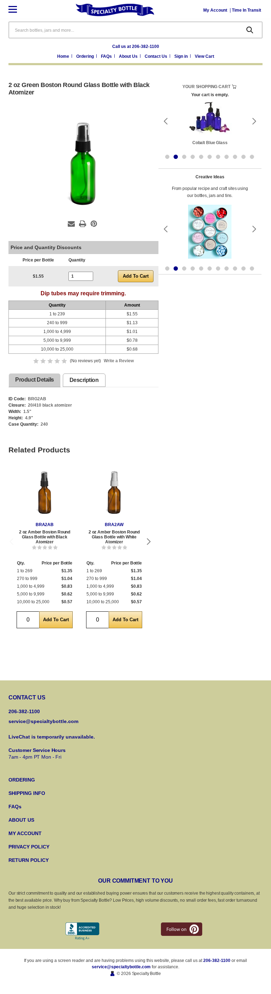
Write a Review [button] (119, 360)
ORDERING (21, 780)
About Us (129, 56)
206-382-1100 (216, 960)
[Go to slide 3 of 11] (184, 157)
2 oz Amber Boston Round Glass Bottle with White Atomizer (114, 537)
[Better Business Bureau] (82, 931)
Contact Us (156, 56)
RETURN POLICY (28, 860)
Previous (11, 541)
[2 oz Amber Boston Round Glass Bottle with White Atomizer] (114, 493)
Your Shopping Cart (206, 86)
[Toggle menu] (18, 9)
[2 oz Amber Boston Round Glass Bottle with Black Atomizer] (45, 493)
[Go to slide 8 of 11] (226, 157)
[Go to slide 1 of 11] (167, 157)
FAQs (107, 56)
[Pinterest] (93, 223)
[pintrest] (181, 929)
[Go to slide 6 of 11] (209, 157)
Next (149, 541)
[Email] (71, 223)
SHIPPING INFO (26, 793)
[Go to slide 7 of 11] (218, 157)
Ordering (85, 56)
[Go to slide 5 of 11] (201, 157)
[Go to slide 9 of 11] (235, 157)
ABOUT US (21, 820)
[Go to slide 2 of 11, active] (176, 157)
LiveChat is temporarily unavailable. (51, 737)
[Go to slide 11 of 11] (252, 157)
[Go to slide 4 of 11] (193, 157)
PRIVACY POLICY (28, 847)
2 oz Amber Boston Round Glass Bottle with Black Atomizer (44, 537)
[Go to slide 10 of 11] (243, 157)
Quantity (76, 260)
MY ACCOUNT (25, 833)
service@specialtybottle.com (43, 721)
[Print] (82, 223)
